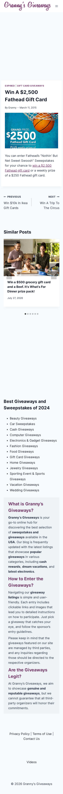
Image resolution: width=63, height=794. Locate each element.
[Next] (54, 275)
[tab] (25, 314)
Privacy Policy (19, 734)
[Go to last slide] (9, 275)
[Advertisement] (31, 48)
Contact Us (31, 739)
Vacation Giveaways (24, 485)
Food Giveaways (22, 451)
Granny (12, 107)
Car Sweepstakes (22, 424)
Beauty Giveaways (23, 418)
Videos (32, 762)
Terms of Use (42, 734)
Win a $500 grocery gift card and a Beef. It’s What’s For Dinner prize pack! (29, 286)
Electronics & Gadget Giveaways (33, 440)
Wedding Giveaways (24, 490)
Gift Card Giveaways (30, 85)
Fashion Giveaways (24, 446)
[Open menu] (56, 6)
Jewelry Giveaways (24, 468)
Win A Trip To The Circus (49, 202)
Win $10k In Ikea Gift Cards (16, 202)
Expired (10, 85)
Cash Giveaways (22, 429)
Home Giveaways (22, 462)
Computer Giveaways (25, 435)
